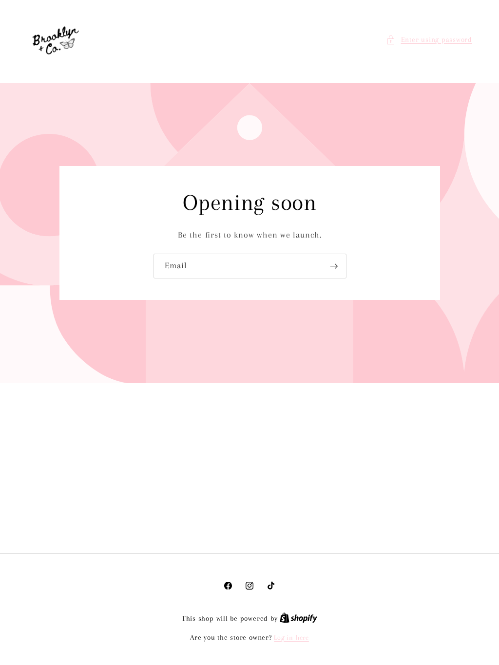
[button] (429, 40)
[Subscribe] (333, 266)
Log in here (291, 637)
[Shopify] (298, 618)
